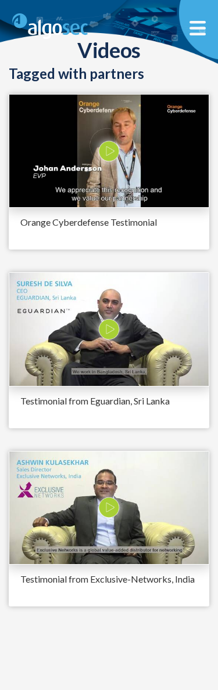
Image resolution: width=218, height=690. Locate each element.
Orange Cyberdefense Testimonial (88, 221)
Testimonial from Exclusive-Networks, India (107, 578)
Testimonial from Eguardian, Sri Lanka (95, 400)
